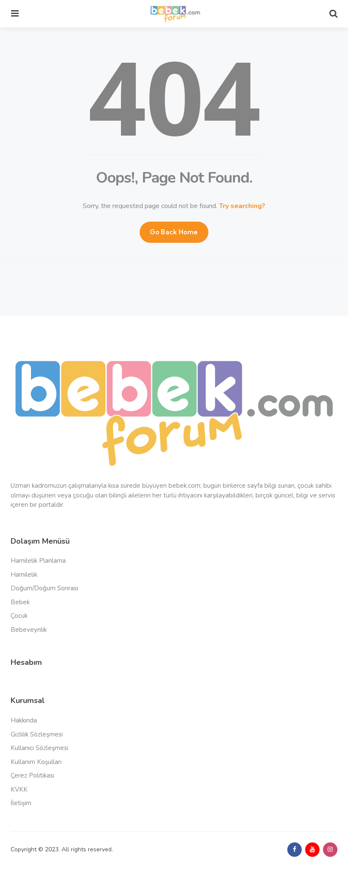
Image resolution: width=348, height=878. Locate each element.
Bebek (20, 602)
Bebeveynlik (29, 629)
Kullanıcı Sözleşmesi (39, 748)
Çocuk (19, 615)
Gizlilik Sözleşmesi (37, 734)
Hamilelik (24, 574)
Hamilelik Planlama (38, 560)
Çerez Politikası (32, 775)
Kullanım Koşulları (36, 762)
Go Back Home (174, 232)
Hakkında (24, 720)
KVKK (19, 789)
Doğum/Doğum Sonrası (44, 588)
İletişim (21, 803)
